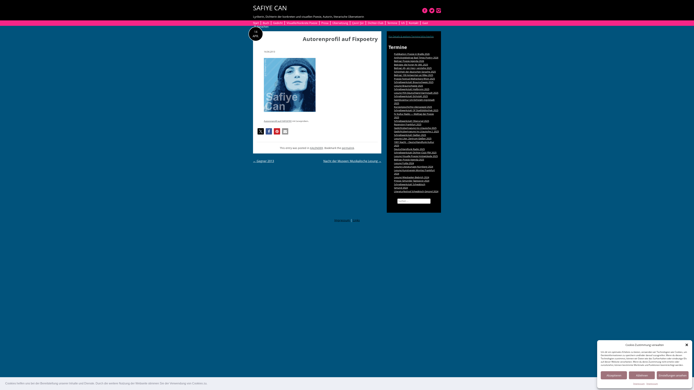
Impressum (639, 383)
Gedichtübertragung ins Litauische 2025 (415, 128)
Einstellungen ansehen (673, 375)
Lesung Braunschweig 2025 (408, 85)
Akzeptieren (614, 375)
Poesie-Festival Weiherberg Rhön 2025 (414, 78)
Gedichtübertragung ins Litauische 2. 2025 (416, 131)
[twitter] (431, 10)
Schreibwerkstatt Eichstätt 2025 (411, 96)
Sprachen (263, 26)
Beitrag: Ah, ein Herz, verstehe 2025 (413, 68)
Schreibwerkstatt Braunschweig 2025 (413, 82)
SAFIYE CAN (270, 8)
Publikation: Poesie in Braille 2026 (412, 54)
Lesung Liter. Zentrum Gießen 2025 (412, 138)
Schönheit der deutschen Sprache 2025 (415, 71)
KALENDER (316, 148)
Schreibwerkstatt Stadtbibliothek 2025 (416, 110)
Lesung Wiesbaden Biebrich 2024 (411, 177)
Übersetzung (340, 23)
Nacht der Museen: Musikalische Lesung (352, 161)
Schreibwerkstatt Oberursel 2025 (411, 121)
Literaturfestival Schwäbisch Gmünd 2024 (416, 191)
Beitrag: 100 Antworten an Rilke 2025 (413, 75)
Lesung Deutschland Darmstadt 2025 (416, 92)
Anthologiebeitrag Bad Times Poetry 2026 (416, 57)
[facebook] (424, 10)
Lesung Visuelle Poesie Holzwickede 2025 (416, 156)
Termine (392, 23)
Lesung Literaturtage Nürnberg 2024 (413, 166)
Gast (425, 23)
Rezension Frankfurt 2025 (407, 124)
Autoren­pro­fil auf (278, 121)
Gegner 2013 (263, 161)
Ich (403, 23)
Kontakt (413, 23)
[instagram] (438, 10)
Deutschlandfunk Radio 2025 (409, 149)
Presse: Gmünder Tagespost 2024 (411, 180)
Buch (266, 23)
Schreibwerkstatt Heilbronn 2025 (411, 89)
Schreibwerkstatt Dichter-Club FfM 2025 (415, 152)
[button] (208, 383)
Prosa (324, 23)
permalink (348, 148)
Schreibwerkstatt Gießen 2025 (410, 135)
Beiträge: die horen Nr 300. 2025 (411, 64)
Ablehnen (642, 375)
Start (256, 23)
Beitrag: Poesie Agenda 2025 (409, 159)
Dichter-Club (375, 23)
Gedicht (278, 23)
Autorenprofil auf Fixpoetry (340, 39)
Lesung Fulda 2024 (404, 163)
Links (356, 220)
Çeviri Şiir (358, 23)
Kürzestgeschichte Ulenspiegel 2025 (413, 107)
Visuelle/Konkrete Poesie (302, 23)
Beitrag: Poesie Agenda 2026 (409, 61)
